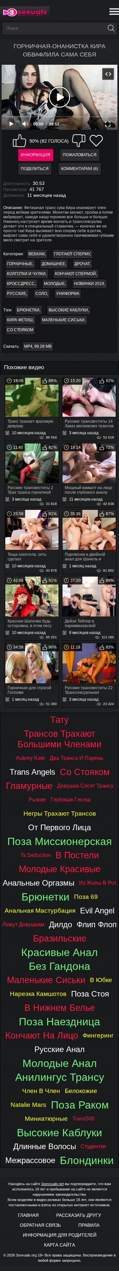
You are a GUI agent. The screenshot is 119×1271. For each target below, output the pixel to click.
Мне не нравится (78, 140)
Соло (41, 293)
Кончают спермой (75, 273)
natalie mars (28, 1104)
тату (59, 720)
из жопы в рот (97, 883)
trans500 (83, 1118)
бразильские (59, 938)
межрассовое (30, 1160)
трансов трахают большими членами (59, 738)
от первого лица (59, 827)
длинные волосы (44, 1146)
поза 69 (86, 896)
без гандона (59, 966)
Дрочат (82, 264)
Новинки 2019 (89, 283)
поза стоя (90, 993)
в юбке (101, 979)
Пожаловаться (80, 155)
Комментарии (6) (79, 168)
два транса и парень (76, 758)
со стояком (20, 330)
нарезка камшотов (38, 993)
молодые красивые (59, 869)
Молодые (54, 283)
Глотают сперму (72, 254)
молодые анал (59, 1063)
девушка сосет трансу (85, 786)
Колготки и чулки (26, 273)
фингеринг (98, 1035)
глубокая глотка (71, 799)
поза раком (80, 1105)
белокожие (81, 1090)
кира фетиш (20, 320)
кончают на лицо (41, 1035)
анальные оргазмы (38, 882)
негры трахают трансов (59, 813)
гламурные (29, 786)
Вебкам (36, 254)
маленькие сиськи (63, 320)
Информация (35, 155)
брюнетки (28, 310)
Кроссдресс (21, 283)
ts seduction (35, 855)
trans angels (32, 771)
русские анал (59, 1049)
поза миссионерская (59, 841)
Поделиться (35, 168)
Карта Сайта (59, 1245)
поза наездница (59, 1021)
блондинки (87, 1160)
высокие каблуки (68, 310)
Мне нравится (19, 140)
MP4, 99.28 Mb (38, 346)
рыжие (37, 799)
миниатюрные (46, 1118)
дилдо (60, 924)
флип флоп (97, 924)
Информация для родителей (60, 1235)
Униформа (67, 293)
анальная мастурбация (40, 910)
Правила (88, 1225)
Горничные (19, 264)
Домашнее (53, 264)
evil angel (97, 910)
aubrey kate (30, 758)
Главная (28, 1215)
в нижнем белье (59, 1008)
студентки (93, 1146)
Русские (16, 293)
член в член (41, 1090)
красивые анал (59, 952)
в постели (77, 855)
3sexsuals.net (52, 1184)
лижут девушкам (23, 924)
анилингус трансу (59, 1077)
